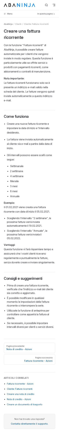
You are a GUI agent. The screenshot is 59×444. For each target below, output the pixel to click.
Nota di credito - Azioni (19, 399)
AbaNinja (8, 24)
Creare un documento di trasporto (24, 404)
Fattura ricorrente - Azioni (20, 383)
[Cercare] (46, 5)
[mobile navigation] (54, 5)
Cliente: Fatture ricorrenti (19, 389)
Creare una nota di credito (20, 394)
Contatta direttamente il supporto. (29, 423)
